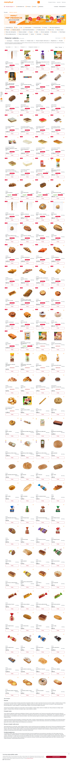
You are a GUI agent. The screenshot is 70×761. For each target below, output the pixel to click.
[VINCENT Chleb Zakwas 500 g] (12, 250)
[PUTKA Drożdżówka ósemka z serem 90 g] (27, 682)
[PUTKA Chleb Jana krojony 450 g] (27, 531)
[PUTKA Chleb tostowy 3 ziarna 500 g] (12, 595)
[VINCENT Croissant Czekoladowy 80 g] (27, 250)
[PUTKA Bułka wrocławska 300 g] (27, 487)
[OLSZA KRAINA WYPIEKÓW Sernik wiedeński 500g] (27, 163)
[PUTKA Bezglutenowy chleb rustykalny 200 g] (27, 444)
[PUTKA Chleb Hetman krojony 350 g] (58, 509)
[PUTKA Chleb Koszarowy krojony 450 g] (42, 531)
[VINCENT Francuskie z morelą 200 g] (12, 293)
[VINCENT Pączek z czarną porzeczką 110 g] (42, 315)
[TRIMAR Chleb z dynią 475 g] (42, 185)
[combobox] (26, 2)
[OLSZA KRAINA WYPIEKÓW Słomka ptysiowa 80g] (42, 163)
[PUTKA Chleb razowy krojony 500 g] (58, 552)
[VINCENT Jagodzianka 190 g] (42, 293)
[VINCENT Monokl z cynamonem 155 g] (12, 315)
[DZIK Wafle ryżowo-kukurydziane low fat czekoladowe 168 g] (42, 55)
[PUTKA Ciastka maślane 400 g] (12, 660)
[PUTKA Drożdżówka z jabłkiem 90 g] (58, 660)
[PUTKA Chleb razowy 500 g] (42, 552)
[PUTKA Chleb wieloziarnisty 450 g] (27, 617)
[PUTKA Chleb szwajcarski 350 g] (58, 574)
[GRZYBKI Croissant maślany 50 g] (12, 379)
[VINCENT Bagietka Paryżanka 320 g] (12, 55)
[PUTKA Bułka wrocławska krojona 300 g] (42, 487)
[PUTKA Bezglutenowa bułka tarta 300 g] (42, 423)
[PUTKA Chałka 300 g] (58, 487)
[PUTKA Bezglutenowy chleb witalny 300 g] (42, 444)
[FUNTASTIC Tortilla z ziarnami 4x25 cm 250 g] (58, 336)
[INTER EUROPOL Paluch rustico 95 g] (58, 99)
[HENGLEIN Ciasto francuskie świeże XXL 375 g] (27, 77)
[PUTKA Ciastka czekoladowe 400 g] (58, 639)
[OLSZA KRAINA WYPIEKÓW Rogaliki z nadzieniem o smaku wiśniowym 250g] (12, 142)
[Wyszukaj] (38, 2)
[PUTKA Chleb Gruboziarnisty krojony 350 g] (42, 509)
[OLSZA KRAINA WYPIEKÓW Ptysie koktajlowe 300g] (12, 401)
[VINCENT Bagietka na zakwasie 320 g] (27, 207)
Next (63, 19)
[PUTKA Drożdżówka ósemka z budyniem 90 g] (12, 682)
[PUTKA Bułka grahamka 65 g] (58, 444)
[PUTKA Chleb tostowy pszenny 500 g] (58, 595)
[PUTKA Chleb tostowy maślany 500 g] (27, 595)
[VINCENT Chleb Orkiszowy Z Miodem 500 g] (27, 228)
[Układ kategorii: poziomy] (62, 38)
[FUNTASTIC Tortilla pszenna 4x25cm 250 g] (27, 401)
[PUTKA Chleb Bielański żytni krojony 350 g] (12, 509)
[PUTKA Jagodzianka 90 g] (58, 682)
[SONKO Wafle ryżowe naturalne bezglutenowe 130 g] (58, 163)
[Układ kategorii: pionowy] (64, 38)
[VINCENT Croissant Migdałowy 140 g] (58, 250)
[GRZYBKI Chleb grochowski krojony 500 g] (58, 358)
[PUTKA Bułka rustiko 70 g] (58, 466)
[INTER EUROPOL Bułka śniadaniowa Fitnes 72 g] (42, 379)
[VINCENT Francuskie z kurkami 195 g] (58, 271)
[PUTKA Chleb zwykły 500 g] (58, 617)
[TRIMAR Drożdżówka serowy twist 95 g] (58, 185)
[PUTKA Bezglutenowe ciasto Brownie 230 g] (58, 423)
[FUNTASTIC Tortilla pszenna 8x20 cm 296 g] (58, 55)
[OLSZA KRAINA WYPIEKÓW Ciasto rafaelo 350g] (12, 120)
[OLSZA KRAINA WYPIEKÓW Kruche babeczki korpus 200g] (58, 120)
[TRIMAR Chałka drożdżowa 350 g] (12, 185)
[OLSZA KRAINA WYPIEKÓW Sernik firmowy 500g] (42, 142)
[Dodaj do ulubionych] (18, 51)
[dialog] (35, 757)
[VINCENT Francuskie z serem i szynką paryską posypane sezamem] (27, 293)
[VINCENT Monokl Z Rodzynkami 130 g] (58, 293)
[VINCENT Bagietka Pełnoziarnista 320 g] (12, 207)
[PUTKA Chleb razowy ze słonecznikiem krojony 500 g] (27, 574)
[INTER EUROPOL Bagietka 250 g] (42, 77)
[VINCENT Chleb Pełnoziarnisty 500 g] (42, 228)
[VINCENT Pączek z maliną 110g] (58, 315)
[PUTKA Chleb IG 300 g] (12, 531)
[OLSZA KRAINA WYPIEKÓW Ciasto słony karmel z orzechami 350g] (27, 120)
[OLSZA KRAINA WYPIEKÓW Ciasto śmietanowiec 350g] (42, 120)
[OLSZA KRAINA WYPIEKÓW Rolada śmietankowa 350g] (27, 142)
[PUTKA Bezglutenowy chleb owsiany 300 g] (12, 444)
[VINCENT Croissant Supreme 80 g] (12, 271)
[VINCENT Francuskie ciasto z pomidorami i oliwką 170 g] (42, 271)
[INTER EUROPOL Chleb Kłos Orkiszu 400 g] (42, 99)
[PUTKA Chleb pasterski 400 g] (27, 552)
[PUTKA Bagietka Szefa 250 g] (42, 401)
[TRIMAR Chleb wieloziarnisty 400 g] (27, 185)
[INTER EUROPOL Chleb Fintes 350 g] (12, 99)
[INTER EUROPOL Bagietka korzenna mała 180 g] (58, 77)
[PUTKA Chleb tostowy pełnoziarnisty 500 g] (42, 595)
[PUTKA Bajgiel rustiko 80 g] (58, 401)
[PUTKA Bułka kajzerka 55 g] (27, 466)
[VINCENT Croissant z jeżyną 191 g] (27, 271)
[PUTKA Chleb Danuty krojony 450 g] (27, 509)
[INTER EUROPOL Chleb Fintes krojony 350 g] (27, 99)
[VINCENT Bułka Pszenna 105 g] (58, 207)
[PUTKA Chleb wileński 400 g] (42, 617)
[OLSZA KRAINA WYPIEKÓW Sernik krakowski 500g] (58, 142)
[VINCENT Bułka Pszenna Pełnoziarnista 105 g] (12, 228)
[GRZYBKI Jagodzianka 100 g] (27, 379)
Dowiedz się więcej (30, 758)
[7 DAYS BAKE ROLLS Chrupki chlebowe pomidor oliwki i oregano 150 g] (27, 55)
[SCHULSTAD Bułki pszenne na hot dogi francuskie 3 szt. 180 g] (27, 336)
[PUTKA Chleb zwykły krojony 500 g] (12, 639)
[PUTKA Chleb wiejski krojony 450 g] (12, 617)
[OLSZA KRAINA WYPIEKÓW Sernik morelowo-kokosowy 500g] (12, 163)
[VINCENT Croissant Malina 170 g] (42, 250)
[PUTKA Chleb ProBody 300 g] (12, 552)
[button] (23, 759)
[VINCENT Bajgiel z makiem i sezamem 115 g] (42, 207)
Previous (5, 19)
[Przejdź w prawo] (64, 41)
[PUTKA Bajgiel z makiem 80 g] (12, 423)
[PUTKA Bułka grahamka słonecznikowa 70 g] (12, 466)
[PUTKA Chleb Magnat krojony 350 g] (58, 531)
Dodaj (12, 68)
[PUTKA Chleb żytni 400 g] (27, 639)
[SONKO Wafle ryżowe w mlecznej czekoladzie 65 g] (12, 358)
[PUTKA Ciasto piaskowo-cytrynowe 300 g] (27, 660)
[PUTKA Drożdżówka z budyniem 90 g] (42, 660)
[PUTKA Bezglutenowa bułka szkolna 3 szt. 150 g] (27, 423)
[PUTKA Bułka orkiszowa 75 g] (42, 466)
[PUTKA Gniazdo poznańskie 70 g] (42, 682)
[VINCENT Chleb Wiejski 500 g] (58, 228)
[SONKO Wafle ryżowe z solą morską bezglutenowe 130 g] (27, 358)
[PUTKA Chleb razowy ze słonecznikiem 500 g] (12, 574)
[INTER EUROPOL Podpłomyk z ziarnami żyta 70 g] (58, 379)
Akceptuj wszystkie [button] (56, 756)
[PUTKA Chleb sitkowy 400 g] (42, 574)
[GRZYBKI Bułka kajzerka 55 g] (42, 358)
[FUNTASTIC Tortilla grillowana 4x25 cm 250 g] (42, 336)
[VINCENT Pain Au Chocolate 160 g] (27, 315)
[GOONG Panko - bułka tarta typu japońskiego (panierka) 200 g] (12, 77)
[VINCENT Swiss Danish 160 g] (12, 336)
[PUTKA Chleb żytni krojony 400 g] (42, 639)
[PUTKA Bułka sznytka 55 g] (12, 487)
